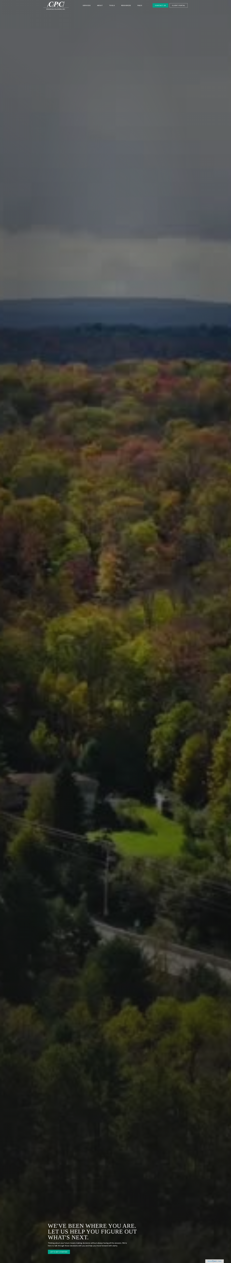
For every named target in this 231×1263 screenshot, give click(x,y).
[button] (86, 5)
